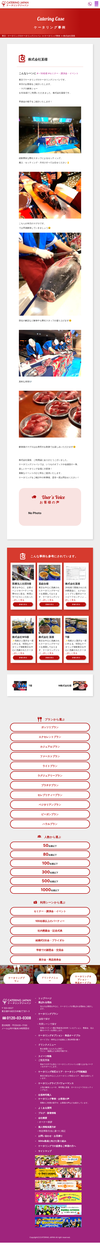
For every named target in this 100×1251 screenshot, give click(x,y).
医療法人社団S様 (21, 583)
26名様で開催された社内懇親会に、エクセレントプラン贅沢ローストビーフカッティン (76, 593)
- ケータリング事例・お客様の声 (52, 1098)
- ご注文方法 (42, 1060)
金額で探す (44, 1019)
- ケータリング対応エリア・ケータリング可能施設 (61, 1071)
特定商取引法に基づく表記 (52, 1131)
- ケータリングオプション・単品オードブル (57, 1035)
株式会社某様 (72, 583)
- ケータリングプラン (46, 1013)
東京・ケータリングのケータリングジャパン (21, 36)
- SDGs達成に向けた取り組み (50, 1141)
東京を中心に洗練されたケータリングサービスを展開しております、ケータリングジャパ (49, 593)
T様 (67, 637)
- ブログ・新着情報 (45, 1113)
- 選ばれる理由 (43, 1002)
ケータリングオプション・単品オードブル (83, 979)
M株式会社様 (64, 685)
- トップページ (43, 998)
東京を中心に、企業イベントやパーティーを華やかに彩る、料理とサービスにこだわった (22, 593)
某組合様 (44, 583)
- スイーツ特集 (43, 1056)
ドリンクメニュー (50, 979)
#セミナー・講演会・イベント (63, 73)
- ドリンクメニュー (45, 1044)
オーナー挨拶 (45, 1122)
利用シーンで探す (48, 1024)
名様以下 (50, 845)
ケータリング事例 (52, 36)
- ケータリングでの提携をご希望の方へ (55, 1146)
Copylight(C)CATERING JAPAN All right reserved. (50, 1237)
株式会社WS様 (20, 637)
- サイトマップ (43, 1151)
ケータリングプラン (16, 979)
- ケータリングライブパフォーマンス (54, 1083)
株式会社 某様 (46, 637)
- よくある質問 (43, 1108)
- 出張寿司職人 (43, 1095)
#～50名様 (42, 73)
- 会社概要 (41, 1118)
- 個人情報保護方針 (45, 1127)
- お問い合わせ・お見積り (49, 1136)
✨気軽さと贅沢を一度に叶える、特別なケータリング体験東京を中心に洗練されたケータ (23, 646)
